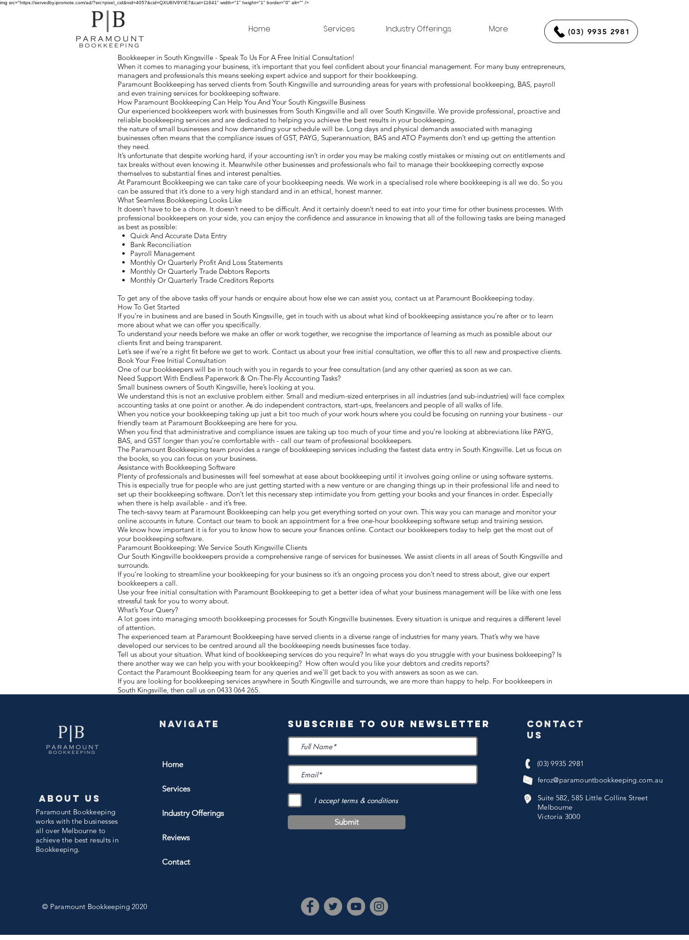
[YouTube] (356, 906)
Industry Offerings (193, 813)
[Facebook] (310, 906)
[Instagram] (379, 906)
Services (176, 788)
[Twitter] (333, 906)
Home (172, 764)
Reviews (176, 837)
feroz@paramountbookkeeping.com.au (600, 779)
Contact (176, 861)
